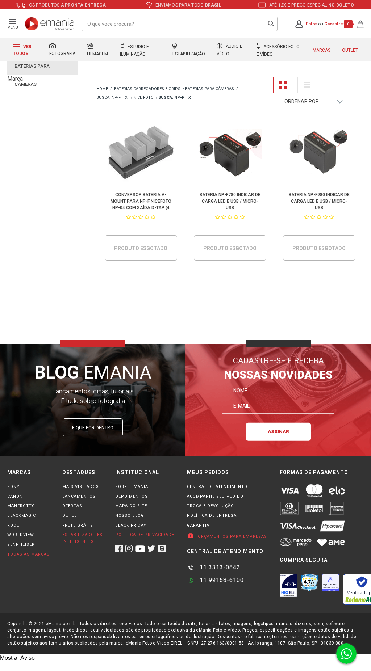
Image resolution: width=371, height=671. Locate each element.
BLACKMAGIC (21, 515)
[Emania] (50, 23)
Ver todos (22, 50)
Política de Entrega (212, 515)
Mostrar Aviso (17, 658)
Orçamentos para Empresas (231, 536)
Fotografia (62, 53)
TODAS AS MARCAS (28, 554)
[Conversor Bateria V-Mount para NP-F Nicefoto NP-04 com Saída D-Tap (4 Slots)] (141, 154)
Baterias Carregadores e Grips (147, 88)
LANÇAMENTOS (79, 496)
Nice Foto (143, 97)
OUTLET (71, 515)
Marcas (321, 50)
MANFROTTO (21, 505)
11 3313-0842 (219, 567)
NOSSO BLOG (129, 515)
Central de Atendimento (217, 486)
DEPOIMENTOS (131, 496)
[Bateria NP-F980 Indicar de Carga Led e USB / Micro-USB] (319, 154)
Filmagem (97, 53)
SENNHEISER (21, 544)
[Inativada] (288, 585)
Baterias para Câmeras (209, 88)
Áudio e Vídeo (229, 50)
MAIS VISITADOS (80, 486)
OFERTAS (72, 505)
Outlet (350, 50)
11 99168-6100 (221, 580)
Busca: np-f (108, 97)
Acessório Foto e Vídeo (278, 50)
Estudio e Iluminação (134, 50)
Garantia (198, 525)
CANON (15, 496)
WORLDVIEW (20, 534)
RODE (13, 525)
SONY (13, 486)
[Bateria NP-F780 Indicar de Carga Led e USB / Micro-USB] (230, 154)
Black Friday (130, 525)
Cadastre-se (337, 23)
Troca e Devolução (210, 505)
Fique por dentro (92, 427)
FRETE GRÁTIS (77, 525)
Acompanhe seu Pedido (215, 496)
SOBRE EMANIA (131, 486)
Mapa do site (131, 505)
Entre (311, 23)
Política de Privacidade (144, 534)
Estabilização (188, 53)
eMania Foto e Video (102, 89)
